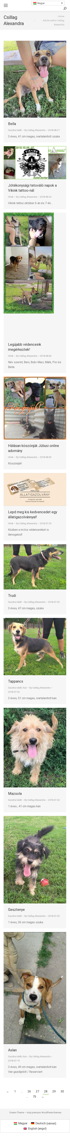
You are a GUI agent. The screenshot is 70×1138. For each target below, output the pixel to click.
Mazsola (15, 793)
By (34, 130)
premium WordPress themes (46, 1112)
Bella (12, 124)
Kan (25, 687)
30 (62, 1091)
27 (37, 1091)
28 (45, 1091)
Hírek (10, 196)
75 (34, 1096)
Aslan (12, 1050)
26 (29, 1091)
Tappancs (15, 681)
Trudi (12, 595)
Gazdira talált (15, 130)
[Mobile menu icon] (6, 5)
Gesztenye (16, 909)
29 (54, 1091)
